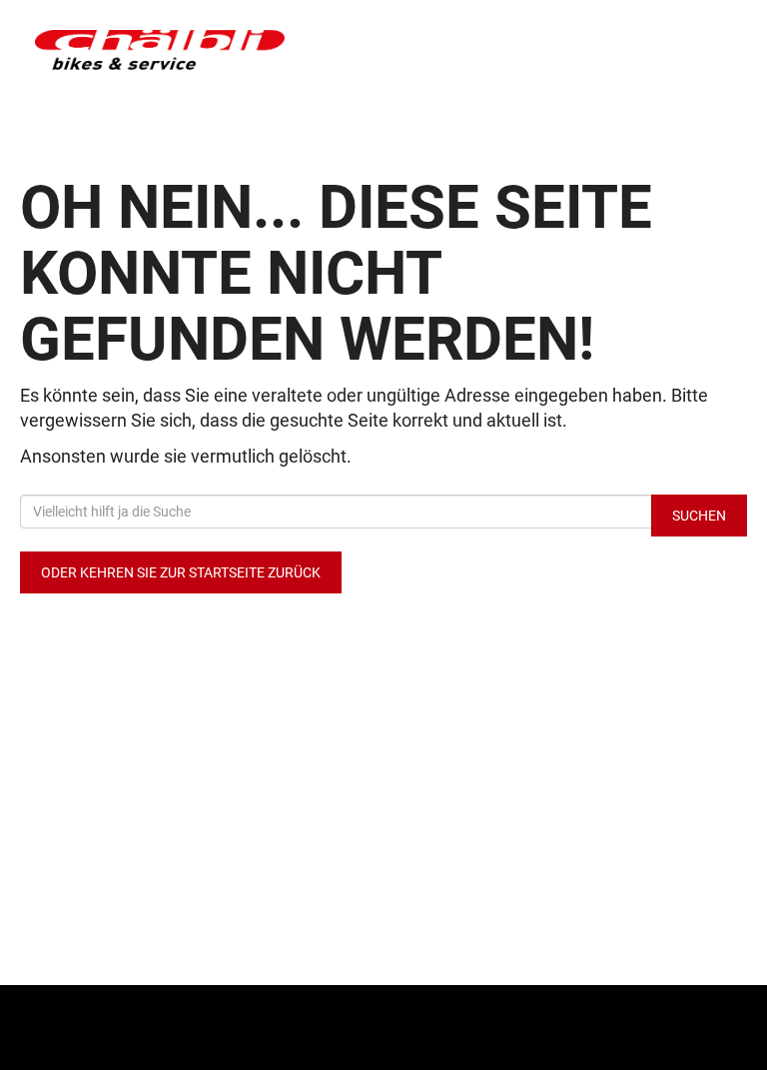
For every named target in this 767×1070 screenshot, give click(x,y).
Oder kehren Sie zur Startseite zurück (181, 572)
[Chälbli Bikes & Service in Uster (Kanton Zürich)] (202, 50)
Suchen (699, 516)
